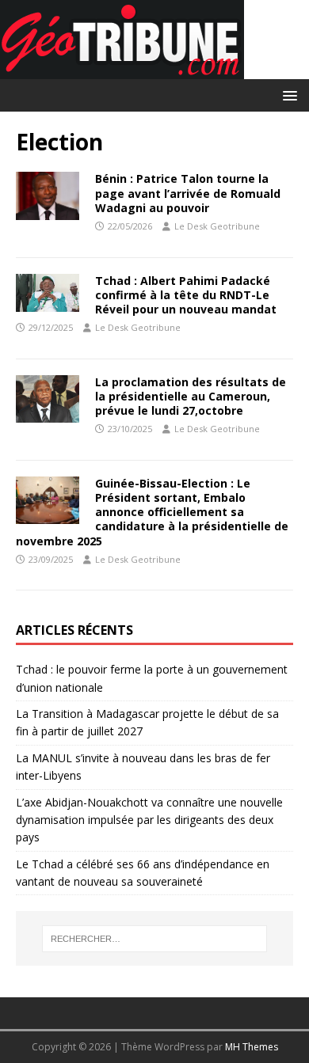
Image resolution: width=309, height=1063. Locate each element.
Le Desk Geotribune (217, 226)
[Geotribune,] (122, 70)
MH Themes (251, 1047)
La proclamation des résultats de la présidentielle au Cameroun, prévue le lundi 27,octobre (190, 396)
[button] (287, 94)
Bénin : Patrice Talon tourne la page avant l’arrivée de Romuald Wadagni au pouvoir (187, 192)
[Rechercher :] (155, 938)
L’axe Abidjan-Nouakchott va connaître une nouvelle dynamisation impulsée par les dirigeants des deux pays (149, 820)
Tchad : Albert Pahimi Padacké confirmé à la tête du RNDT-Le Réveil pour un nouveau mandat (186, 295)
